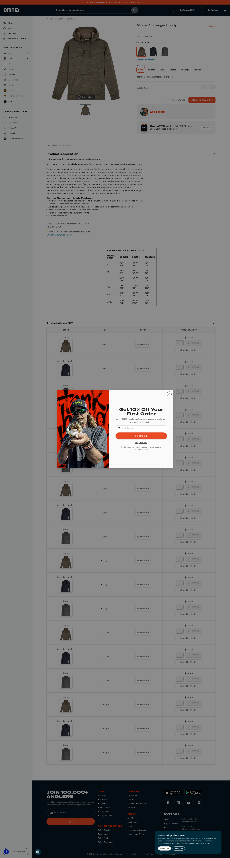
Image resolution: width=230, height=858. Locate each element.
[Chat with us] (38, 852)
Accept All (164, 848)
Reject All (179, 848)
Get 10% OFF (141, 436)
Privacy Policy (196, 844)
